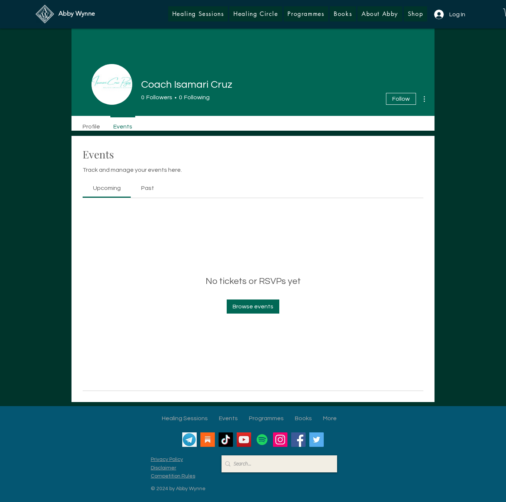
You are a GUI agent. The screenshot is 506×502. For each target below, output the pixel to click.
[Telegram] (189, 439)
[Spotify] (262, 439)
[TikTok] (226, 439)
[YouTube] (244, 439)
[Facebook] (298, 439)
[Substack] (207, 439)
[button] (415, 13)
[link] (107, 188)
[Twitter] (316, 439)
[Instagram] (280, 439)
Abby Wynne (77, 13)
